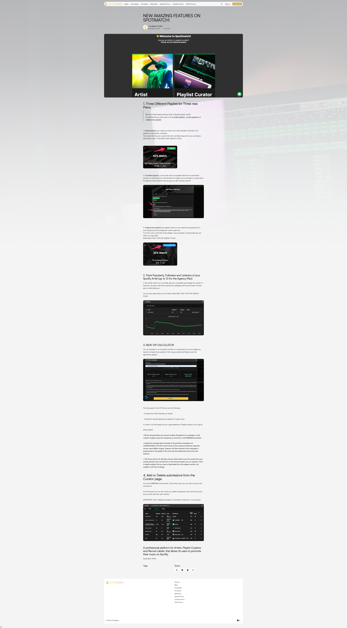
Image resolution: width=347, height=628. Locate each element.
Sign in (227, 4)
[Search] (221, 4)
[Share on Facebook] (182, 570)
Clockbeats (135, 4)
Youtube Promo (178, 4)
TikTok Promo (191, 4)
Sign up (177, 582)
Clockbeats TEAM (155, 26)
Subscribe (237, 4)
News (126, 4)
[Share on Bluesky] (187, 570)
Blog (176, 585)
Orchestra (144, 4)
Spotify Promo (165, 4)
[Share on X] (177, 570)
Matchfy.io (154, 4)
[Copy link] (193, 570)
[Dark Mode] (239, 620)
